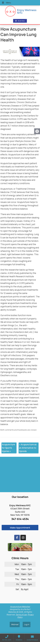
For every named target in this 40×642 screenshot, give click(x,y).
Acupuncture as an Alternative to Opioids (28, 448)
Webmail (14, 624)
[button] (37, 131)
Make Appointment (20, 527)
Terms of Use (21, 614)
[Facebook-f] (17, 537)
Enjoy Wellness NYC (26, 11)
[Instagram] (23, 537)
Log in (26, 624)
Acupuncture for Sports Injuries (8, 448)
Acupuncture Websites (20, 606)
